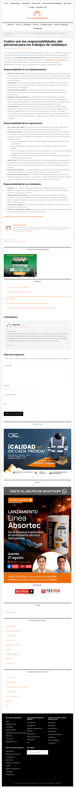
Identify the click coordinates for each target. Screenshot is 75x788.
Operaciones (10, 691)
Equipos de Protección (13, 631)
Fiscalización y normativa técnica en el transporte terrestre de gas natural (31, 308)
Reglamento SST (11, 741)
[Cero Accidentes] (8, 231)
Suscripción (9, 727)
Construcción (52, 728)
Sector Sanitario (53, 740)
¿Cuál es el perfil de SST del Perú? (17, 287)
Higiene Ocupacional (13, 654)
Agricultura (51, 723)
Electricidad (52, 731)
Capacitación (10, 626)
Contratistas (10, 678)
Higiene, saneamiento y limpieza (17, 687)
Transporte (52, 743)
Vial (7, 705)
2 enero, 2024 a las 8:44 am (20, 326)
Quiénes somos (11, 724)
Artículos (15, 240)
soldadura (24, 241)
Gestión (8, 649)
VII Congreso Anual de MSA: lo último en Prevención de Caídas (27, 303)
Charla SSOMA (11, 730)
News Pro (29, 783)
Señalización (10, 663)
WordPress (51, 783)
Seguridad (9, 701)
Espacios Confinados (13, 645)
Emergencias (10, 635)
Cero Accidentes (37, 15)
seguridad (17, 241)
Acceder (58, 783)
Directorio (9, 736)
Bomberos (51, 725)
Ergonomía (9, 640)
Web (5, 404)
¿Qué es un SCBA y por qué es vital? (18, 292)
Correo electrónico (10, 395)
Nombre (7, 385)
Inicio (7, 721)
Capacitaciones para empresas (16, 733)
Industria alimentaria (55, 734)
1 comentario (29, 48)
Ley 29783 (9, 739)
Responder (10, 345)
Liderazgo (9, 659)
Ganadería (51, 737)
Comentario (8, 365)
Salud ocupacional (12, 696)
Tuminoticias (43, 783)
